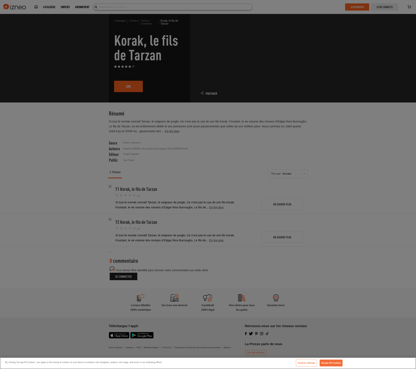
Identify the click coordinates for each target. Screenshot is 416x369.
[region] (208, 363)
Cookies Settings (306, 363)
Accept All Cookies (331, 363)
